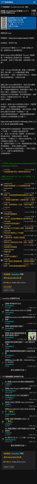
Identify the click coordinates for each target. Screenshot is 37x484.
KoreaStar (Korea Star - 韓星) (19, 7)
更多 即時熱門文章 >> (18, 446)
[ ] (9, 306)
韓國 (13, 274)
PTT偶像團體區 (5, 7)
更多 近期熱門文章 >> (18, 370)
